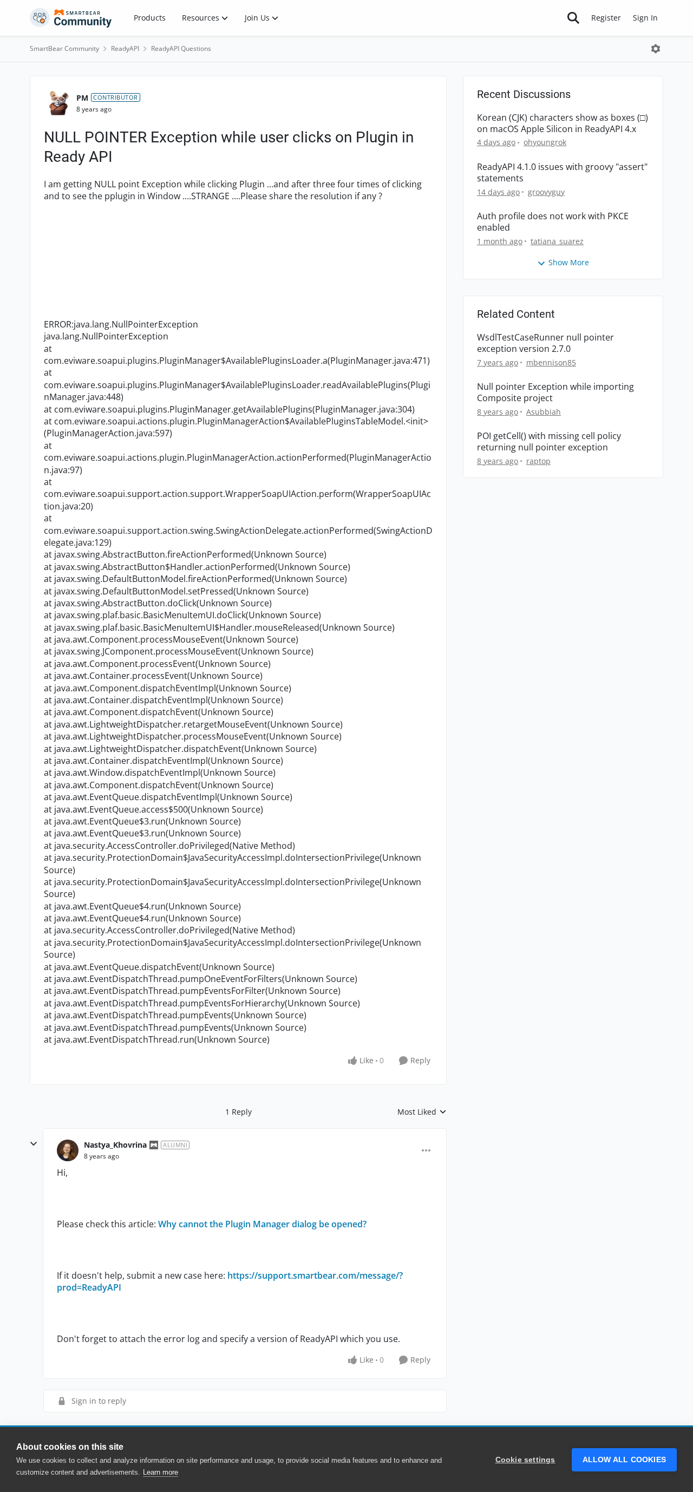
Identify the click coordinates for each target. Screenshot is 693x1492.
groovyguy (546, 192)
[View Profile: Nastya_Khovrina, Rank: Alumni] (68, 1150)
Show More (568, 262)
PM (82, 98)
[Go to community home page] (71, 18)
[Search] (573, 17)
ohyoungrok (545, 142)
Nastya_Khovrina (115, 1145)
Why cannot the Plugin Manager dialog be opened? (262, 1224)
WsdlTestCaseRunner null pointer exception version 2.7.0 (545, 343)
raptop (538, 461)
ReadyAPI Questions (181, 48)
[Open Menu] (655, 48)
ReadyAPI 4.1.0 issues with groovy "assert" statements (562, 172)
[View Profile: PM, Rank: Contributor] (57, 103)
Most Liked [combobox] (422, 1112)
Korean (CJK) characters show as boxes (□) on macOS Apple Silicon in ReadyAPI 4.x (562, 123)
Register (606, 17)
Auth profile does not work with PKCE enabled (553, 222)
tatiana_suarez (557, 241)
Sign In (645, 17)
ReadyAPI (125, 48)
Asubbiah (543, 412)
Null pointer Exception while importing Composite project (555, 392)
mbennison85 (551, 362)
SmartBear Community (64, 48)
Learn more (160, 1472)
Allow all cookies (624, 1460)
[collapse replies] (33, 1143)
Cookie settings (525, 1460)
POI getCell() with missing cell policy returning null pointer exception (549, 441)
